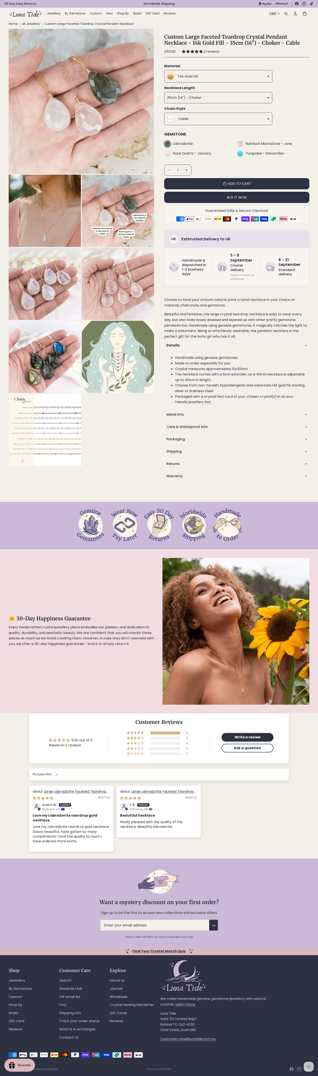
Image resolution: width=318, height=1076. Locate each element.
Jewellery (17, 980)
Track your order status (79, 1021)
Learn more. (185, 1004)
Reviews (15, 1029)
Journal (116, 988)
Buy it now (237, 197)
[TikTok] (311, 4)
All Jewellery (31, 24)
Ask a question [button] (247, 748)
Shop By (15, 1004)
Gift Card (16, 1021)
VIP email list (69, 996)
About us (117, 980)
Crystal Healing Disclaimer (132, 1004)
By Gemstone (20, 988)
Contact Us (69, 1037)
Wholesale (118, 996)
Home (13, 24)
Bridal (13, 1013)
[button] (193, 51)
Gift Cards (118, 1013)
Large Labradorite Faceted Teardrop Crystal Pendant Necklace (69, 794)
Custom (15, 996)
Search (65, 980)
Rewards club (70, 988)
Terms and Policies (159, 1069)
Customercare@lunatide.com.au (188, 1038)
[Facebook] (297, 4)
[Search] (286, 13)
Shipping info (70, 1013)
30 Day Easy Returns (20, 3)
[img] (43, 798)
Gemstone (175, 134)
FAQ (62, 1004)
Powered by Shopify (45, 1069)
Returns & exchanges (77, 1029)
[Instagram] (304, 4)
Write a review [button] (247, 737)
